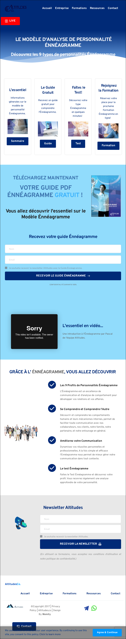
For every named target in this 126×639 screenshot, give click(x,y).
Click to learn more (50, 634)
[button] (107, 632)
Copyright (38, 606)
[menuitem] (47, 8)
